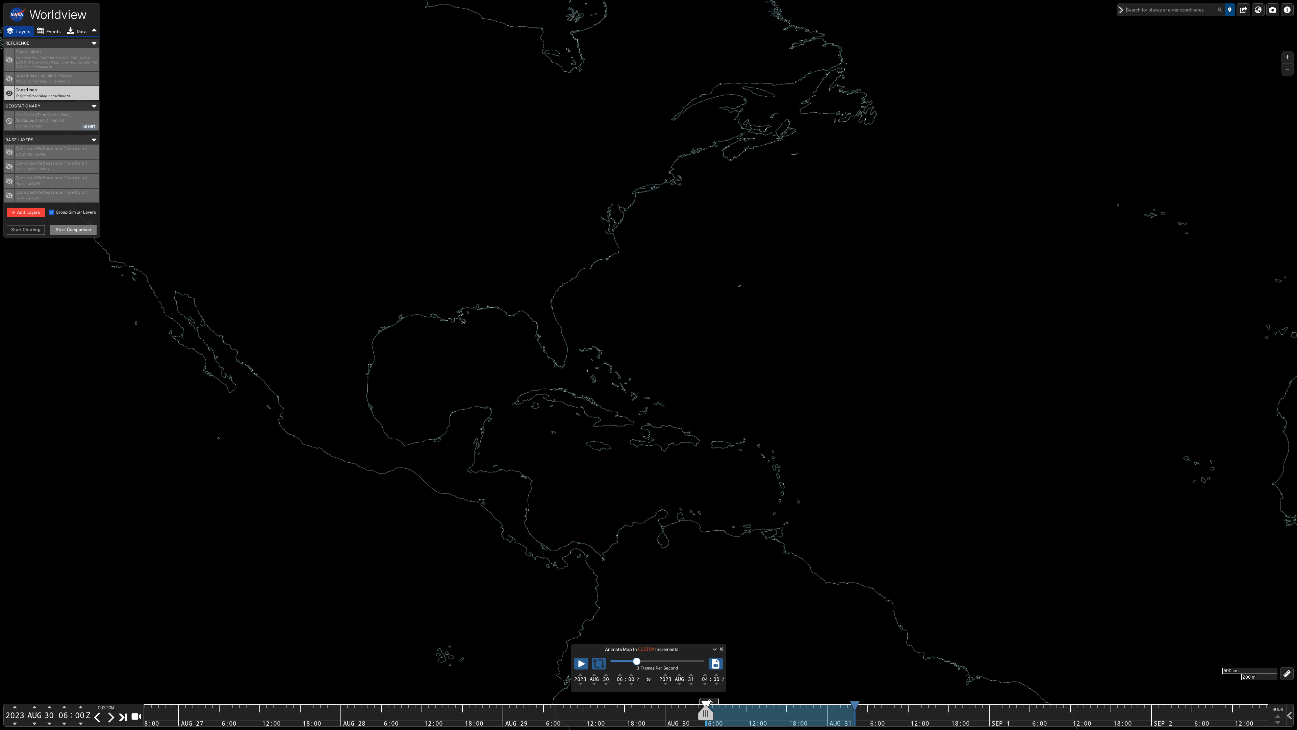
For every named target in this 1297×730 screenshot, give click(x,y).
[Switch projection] (1258, 9)
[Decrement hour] (64, 724)
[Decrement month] (35, 724)
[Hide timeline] (1290, 715)
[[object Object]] (9, 120)
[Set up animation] (136, 716)
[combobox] (1174, 9)
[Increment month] (35, 707)
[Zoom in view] (1287, 57)
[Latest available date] (123, 717)
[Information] (1287, 9)
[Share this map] (1243, 9)
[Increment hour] (64, 707)
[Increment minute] (80, 707)
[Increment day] (49, 707)
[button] (51, 43)
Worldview (58, 14)
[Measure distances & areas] (1287, 673)
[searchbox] (1174, 9)
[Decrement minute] (80, 724)
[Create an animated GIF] (716, 664)
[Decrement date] (97, 717)
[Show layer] (9, 59)
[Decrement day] (49, 724)
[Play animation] (581, 664)
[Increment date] (111, 717)
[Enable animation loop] (599, 664)
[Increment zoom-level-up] (1278, 716)
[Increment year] (15, 707)
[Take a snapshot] (1272, 9)
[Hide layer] (9, 93)
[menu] (110, 707)
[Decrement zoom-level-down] (1278, 723)
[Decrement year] (15, 724)
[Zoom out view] (1287, 70)
